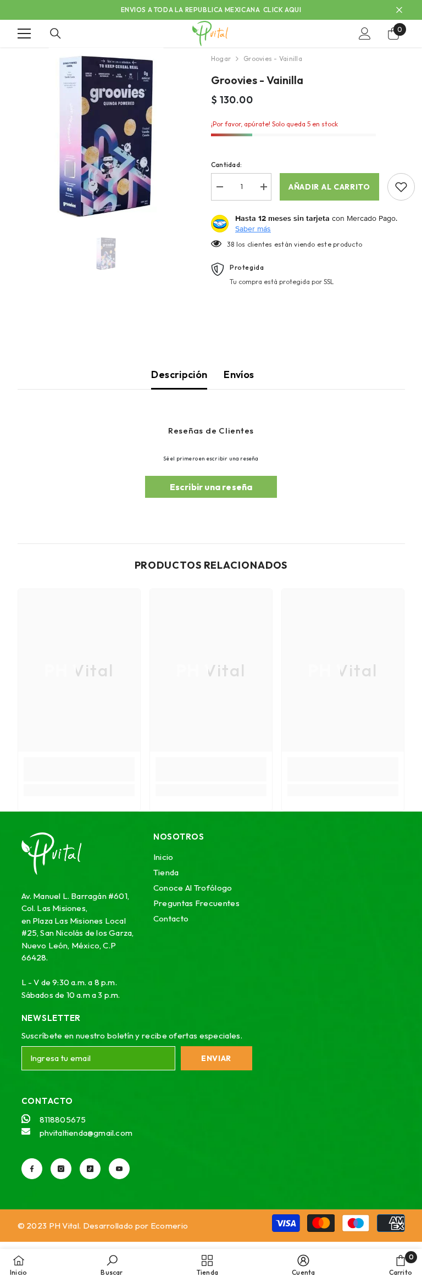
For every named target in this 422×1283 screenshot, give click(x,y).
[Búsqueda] (55, 33)
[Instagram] (61, 1168)
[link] (79, 769)
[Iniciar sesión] (365, 33)
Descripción (179, 374)
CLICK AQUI (282, 9)
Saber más (253, 228)
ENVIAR (216, 1058)
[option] (106, 136)
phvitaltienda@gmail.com (86, 1133)
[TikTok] (90, 1168)
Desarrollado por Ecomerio (135, 1225)
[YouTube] (119, 1168)
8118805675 (63, 1119)
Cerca (399, 10)
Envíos (239, 374)
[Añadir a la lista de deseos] (401, 187)
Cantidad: (226, 164)
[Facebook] (31, 1168)
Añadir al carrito (329, 187)
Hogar (221, 58)
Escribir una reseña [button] (211, 486)
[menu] (24, 33)
